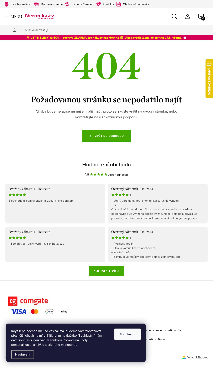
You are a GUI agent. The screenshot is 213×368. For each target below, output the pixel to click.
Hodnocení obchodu (106, 164)
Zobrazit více (106, 271)
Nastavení (22, 354)
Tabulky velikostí (21, 4)
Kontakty (108, 4)
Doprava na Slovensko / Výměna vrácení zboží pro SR (146, 330)
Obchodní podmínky (136, 4)
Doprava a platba (52, 4)
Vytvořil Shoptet (197, 357)
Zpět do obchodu (109, 136)
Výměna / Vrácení (83, 4)
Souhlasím (127, 334)
